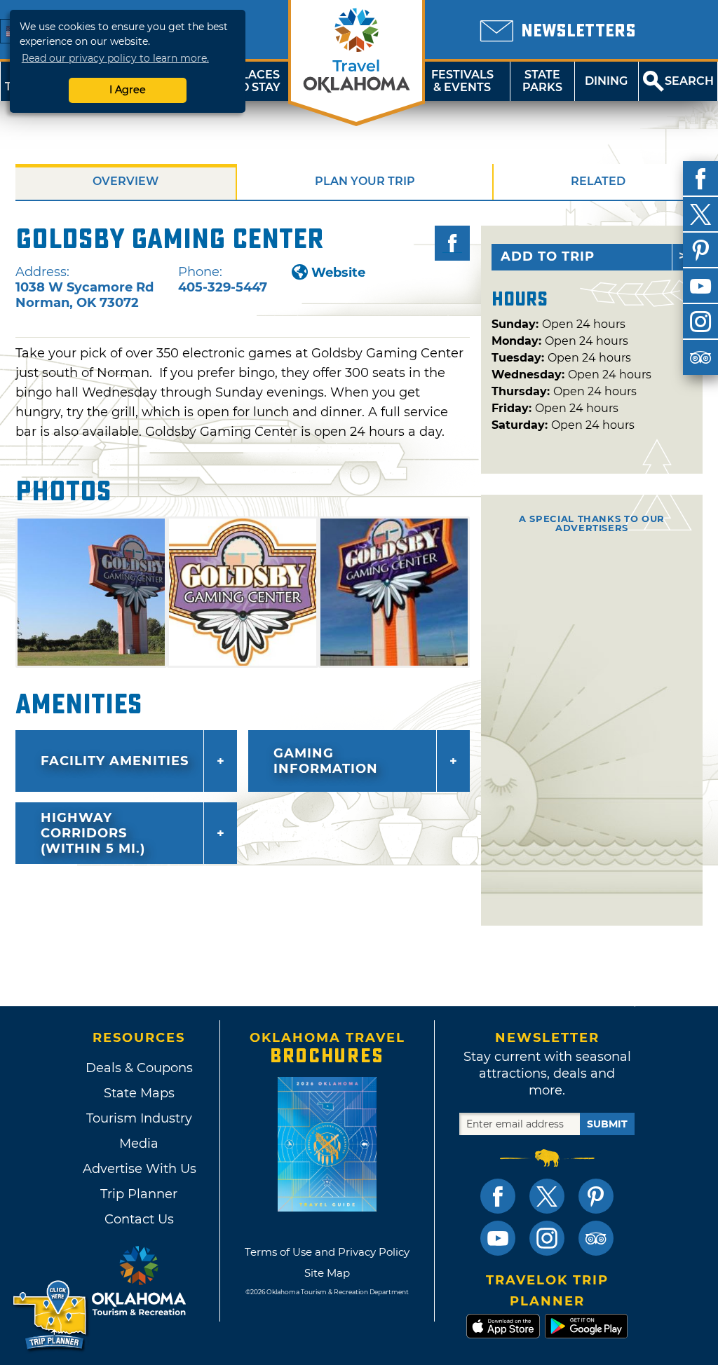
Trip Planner (138, 1194)
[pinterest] (700, 250)
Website (338, 272)
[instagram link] (546, 1238)
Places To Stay (256, 81)
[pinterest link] (596, 1196)
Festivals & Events (462, 81)
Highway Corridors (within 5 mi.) (93, 833)
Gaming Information (325, 761)
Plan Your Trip (365, 181)
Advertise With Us (139, 1169)
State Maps (139, 1093)
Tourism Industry (139, 1118)
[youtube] (700, 285)
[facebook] (700, 178)
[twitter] (700, 214)
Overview (125, 181)
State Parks (542, 81)
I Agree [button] (127, 89)
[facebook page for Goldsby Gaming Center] (452, 243)
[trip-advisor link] (596, 1238)
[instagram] (700, 321)
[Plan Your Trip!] (51, 1315)
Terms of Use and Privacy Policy (327, 1251)
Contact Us (139, 1219)
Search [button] (689, 81)
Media (138, 1143)
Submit (607, 1124)
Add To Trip (548, 256)
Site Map (327, 1273)
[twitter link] (546, 1196)
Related (598, 181)
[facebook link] (497, 1196)
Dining (606, 81)
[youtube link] (497, 1238)
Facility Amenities (115, 761)
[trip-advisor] (700, 357)
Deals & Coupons (139, 1068)
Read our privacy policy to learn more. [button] (115, 58)
